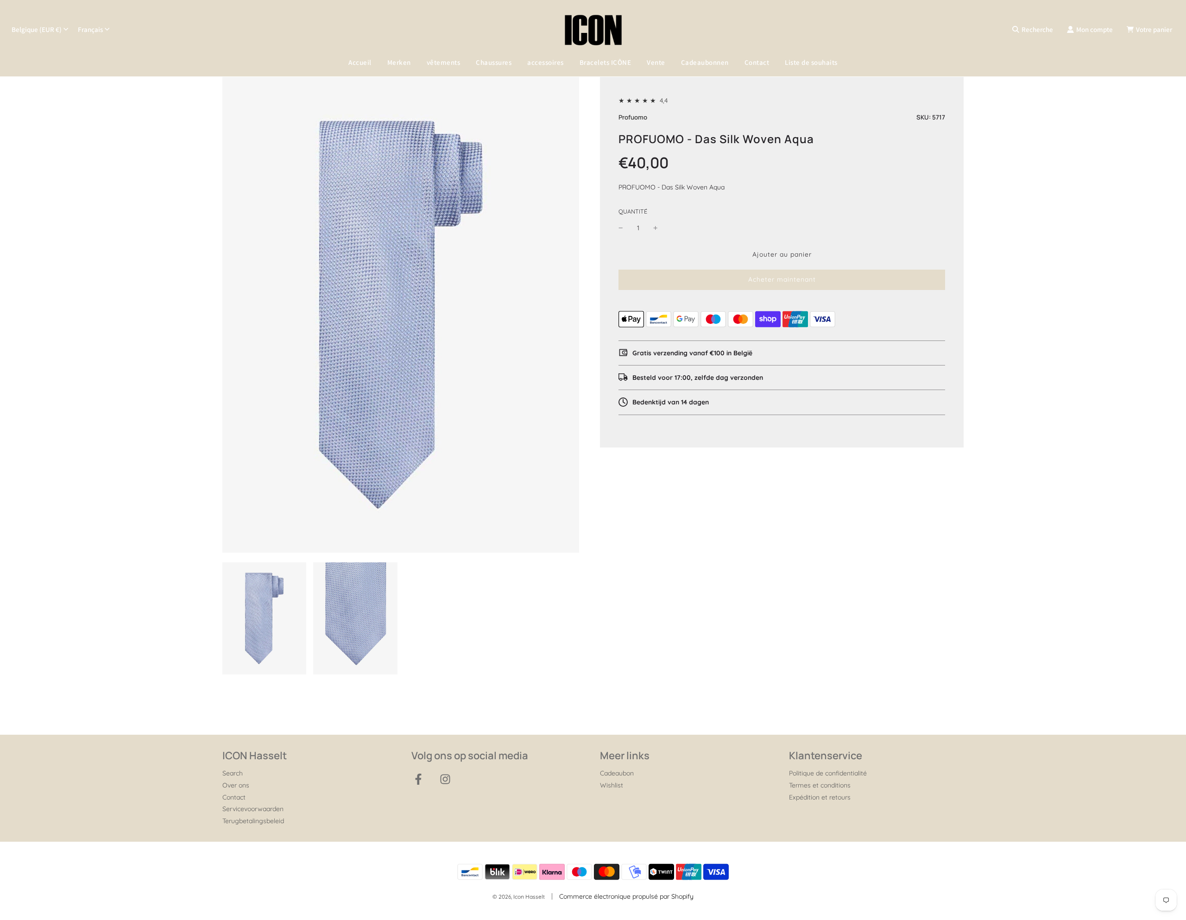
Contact (757, 62)
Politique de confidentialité (828, 773)
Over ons (235, 785)
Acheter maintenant (782, 280)
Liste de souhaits (811, 62)
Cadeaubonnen (705, 62)
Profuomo (632, 117)
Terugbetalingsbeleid (253, 821)
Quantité (632, 211)
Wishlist (611, 785)
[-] (620, 228)
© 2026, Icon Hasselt (518, 896)
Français (90, 29)
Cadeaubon (617, 773)
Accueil (360, 62)
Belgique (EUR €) (37, 29)
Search (232, 773)
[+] (655, 228)
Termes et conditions (820, 785)
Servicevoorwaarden (253, 809)
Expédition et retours (820, 797)
